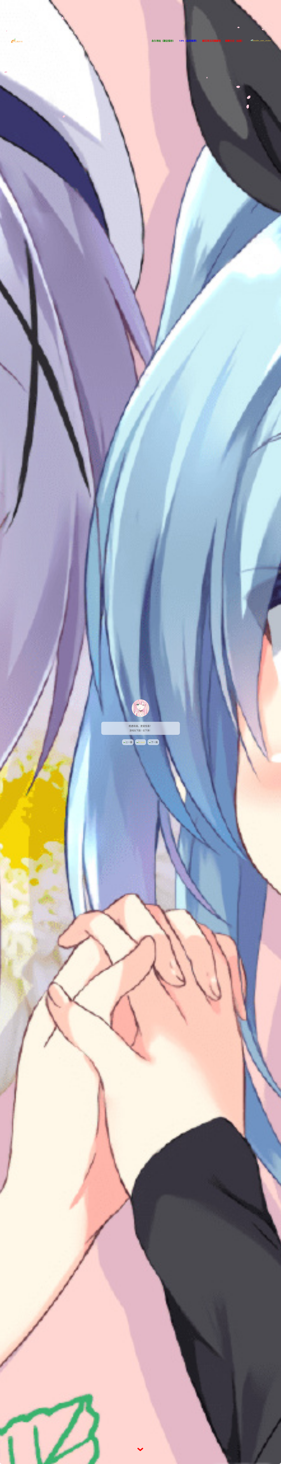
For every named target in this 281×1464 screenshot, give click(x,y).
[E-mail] (140, 742)
